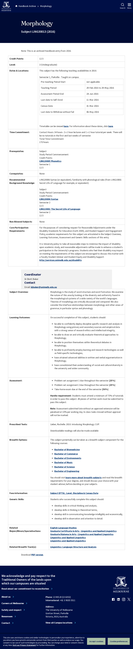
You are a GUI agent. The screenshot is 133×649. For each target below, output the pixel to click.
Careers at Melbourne (13, 603)
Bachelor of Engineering (66, 471)
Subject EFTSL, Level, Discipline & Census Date (74, 493)
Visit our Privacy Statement (24, 645)
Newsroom (7, 616)
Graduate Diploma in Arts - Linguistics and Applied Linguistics (82, 534)
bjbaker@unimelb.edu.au (44, 287)
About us (6, 596)
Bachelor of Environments (67, 458)
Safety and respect (11, 610)
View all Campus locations (59, 622)
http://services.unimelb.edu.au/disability (60, 260)
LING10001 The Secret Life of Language (59, 208)
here (66, 126)
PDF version (37, 554)
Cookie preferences (119, 641)
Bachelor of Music (63, 462)
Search (122, 8)
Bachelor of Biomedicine (67, 449)
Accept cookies (96, 641)
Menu (129, 8)
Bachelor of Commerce (66, 453)
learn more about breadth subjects (83, 477)
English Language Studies (63, 527)
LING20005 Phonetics (50, 161)
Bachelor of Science (64, 466)
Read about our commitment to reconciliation (25, 588)
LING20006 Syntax (48, 199)
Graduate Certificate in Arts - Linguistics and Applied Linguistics (83, 531)
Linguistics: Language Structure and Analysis (73, 546)
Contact (6, 623)
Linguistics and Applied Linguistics (68, 537)
